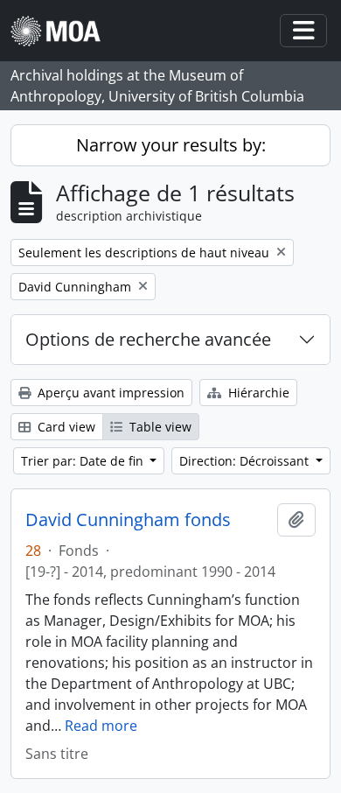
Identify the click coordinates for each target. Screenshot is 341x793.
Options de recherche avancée (148, 339)
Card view (64, 426)
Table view (158, 426)
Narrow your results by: (171, 145)
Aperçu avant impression (109, 392)
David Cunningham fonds (128, 519)
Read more (101, 725)
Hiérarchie (257, 392)
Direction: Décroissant (245, 461)
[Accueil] (62, 31)
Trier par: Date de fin (84, 461)
